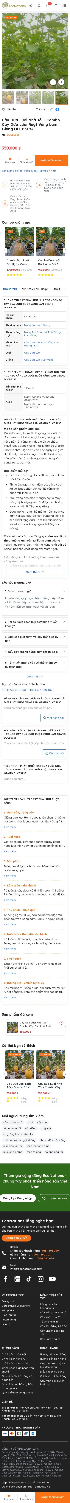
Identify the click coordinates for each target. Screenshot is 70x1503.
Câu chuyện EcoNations (16, 1305)
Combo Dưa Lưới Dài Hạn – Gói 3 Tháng (49, 262)
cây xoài (42, 1122)
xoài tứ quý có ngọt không (19, 1140)
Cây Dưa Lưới (32, 352)
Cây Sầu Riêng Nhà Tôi (54, 1326)
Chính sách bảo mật (14, 1354)
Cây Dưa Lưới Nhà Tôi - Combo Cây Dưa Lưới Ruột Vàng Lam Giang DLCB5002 (50, 1085)
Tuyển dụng (9, 1319)
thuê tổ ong (34, 1151)
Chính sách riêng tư (13, 1358)
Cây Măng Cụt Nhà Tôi (53, 1312)
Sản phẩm (8, 1310)
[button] (51, 110)
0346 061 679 (45, 1258)
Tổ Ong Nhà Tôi (49, 1321)
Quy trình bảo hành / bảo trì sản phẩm (17, 1386)
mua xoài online (13, 1145)
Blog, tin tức (9, 1314)
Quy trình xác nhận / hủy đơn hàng (52, 1365)
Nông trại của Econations (48, 1306)
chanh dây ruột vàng (52, 1140)
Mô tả (58, 289)
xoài (30, 1122)
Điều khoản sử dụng (52, 1371)
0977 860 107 (42, 1254)
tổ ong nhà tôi (12, 1128)
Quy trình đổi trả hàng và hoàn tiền (17, 1378)
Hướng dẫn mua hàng (53, 1354)
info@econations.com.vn (26, 1269)
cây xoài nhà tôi (13, 1122)
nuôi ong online (12, 1151)
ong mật (46, 1128)
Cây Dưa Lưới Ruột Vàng (39, 359)
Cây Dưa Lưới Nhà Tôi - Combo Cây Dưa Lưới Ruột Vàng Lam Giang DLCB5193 (36, 1024)
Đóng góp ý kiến (16, 1238)
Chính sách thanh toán (15, 1363)
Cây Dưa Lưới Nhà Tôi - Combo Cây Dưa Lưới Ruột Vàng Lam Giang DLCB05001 (19, 1085)
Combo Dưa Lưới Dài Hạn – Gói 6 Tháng (18, 262)
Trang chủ (8, 1301)
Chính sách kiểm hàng (53, 1376)
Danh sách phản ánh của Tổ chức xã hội (26, 1486)
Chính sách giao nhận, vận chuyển (18, 1369)
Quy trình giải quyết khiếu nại (52, 1382)
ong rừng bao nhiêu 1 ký (18, 1134)
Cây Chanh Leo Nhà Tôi (52, 1332)
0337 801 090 (50, 1250)
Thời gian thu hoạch (35, 289)
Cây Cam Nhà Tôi (50, 1338)
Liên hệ (6, 1323)
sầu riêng (30, 1128)
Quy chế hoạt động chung (17, 1392)
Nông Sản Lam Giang (37, 324)
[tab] (10, 289)
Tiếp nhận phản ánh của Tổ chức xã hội (25, 1482)
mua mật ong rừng (38, 1145)
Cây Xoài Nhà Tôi (50, 1317)
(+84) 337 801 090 (14, 690)
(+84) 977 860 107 (40, 690)
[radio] (8, 275)
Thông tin (10, 289)
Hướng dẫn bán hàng (53, 1358)
